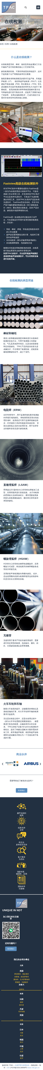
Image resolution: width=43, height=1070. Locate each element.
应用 (7, 44)
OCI (8, 1068)
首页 (2, 44)
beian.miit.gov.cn (33, 1068)
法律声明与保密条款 (22, 1065)
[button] (38, 7)
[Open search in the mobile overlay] (26, 7)
